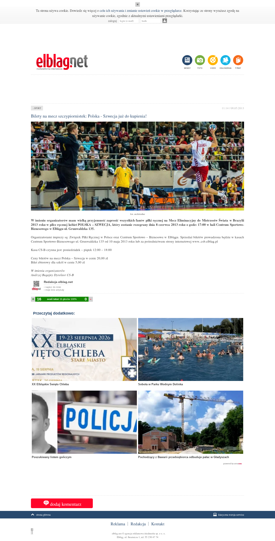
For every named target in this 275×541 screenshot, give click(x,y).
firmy (237, 62)
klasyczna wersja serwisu (231, 514)
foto (199, 62)
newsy (187, 62)
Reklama (118, 524)
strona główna (43, 514)
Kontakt (157, 524)
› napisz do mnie (52, 287)
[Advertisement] (137, 36)
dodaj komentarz (65, 504)
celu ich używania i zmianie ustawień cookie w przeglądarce (141, 10)
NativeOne (137, 463)
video (212, 62)
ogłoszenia (225, 62)
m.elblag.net (62, 62)
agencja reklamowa (134, 533)
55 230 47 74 (151, 537)
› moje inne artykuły (54, 290)
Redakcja (138, 524)
